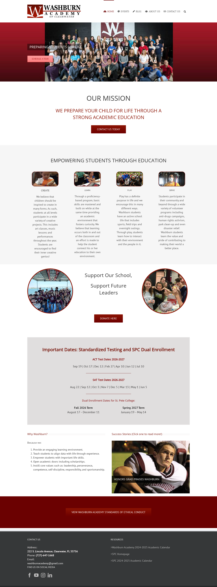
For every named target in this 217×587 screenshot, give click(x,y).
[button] (185, 11)
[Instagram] (43, 575)
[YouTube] (36, 575)
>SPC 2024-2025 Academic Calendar (131, 560)
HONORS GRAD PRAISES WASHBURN (136, 479)
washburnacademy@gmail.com (45, 563)
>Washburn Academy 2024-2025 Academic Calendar (140, 547)
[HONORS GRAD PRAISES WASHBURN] (151, 467)
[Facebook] (29, 575)
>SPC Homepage (120, 554)
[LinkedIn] (50, 575)
